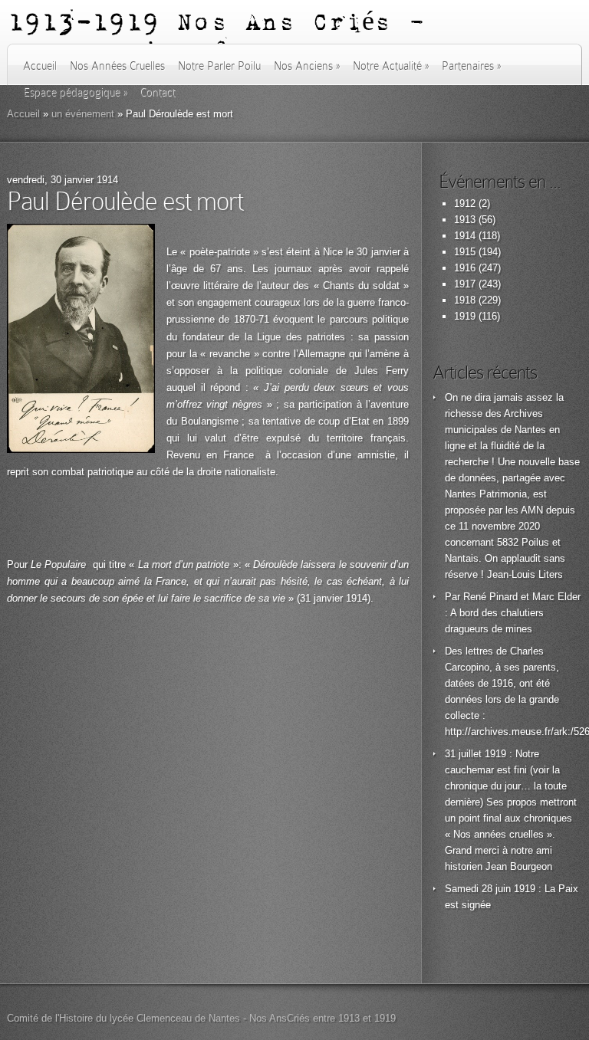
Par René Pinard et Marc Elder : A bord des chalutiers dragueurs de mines (513, 613)
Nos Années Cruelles (117, 66)
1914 (464, 235)
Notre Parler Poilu (219, 66)
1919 (464, 316)
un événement (82, 114)
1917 (464, 284)
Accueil (40, 66)
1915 (464, 252)
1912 (464, 203)
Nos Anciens (307, 66)
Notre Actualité (391, 66)
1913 (464, 219)
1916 (464, 268)
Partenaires (471, 66)
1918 (464, 300)
